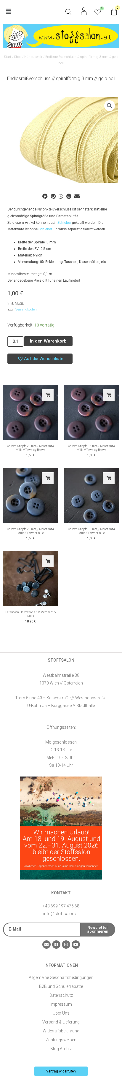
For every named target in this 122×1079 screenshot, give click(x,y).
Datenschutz (61, 995)
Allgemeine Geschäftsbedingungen (61, 977)
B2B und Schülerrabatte (61, 986)
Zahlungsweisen (61, 1039)
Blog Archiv (61, 1048)
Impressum (61, 1004)
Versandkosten (26, 309)
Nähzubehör (33, 57)
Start (7, 57)
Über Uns (61, 1013)
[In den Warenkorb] (48, 395)
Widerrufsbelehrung (61, 1031)
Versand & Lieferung (61, 1022)
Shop (17, 57)
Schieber (64, 223)
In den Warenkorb (48, 341)
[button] (32, 12)
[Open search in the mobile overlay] (68, 12)
